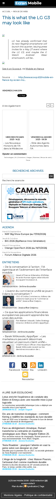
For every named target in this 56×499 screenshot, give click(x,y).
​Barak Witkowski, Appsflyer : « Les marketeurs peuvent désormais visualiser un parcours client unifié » (24, 339)
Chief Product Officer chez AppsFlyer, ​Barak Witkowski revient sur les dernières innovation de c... (34, 347)
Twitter (25, 370)
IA (15, 157)
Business (36, 157)
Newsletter (28, 379)
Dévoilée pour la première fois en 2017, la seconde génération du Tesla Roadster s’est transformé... (28, 452)
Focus (28, 160)
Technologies (8, 157)
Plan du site (17, 486)
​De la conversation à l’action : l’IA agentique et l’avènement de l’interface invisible (27, 269)
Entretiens (21, 157)
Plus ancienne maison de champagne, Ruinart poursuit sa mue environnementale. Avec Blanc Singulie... (26, 437)
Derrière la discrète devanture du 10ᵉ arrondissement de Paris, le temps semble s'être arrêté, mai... (25, 466)
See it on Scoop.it (11, 68)
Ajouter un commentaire (14, 154)
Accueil (6, 11)
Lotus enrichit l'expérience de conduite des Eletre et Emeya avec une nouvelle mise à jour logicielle (27, 400)
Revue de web (20, 11)
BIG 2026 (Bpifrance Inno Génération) (25, 241)
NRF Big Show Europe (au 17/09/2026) (25, 234)
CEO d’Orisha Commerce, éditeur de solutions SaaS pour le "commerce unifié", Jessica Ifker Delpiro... (33, 298)
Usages (29, 157)
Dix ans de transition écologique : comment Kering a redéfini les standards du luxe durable (27, 415)
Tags (42, 486)
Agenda (8, 227)
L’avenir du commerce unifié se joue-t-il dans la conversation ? (27, 292)
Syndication (32, 486)
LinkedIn (42, 370)
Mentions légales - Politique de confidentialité (28, 495)
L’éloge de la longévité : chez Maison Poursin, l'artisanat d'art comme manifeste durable (26, 461)
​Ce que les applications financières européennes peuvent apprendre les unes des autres (25, 315)
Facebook (14, 370)
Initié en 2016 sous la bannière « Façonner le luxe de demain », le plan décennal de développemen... (27, 420)
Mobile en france (35, 68)
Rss (31, 370)
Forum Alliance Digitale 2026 (20, 254)
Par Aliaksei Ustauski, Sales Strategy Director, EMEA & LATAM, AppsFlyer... (33, 321)
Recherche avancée (13, 180)
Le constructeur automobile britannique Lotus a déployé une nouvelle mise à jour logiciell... (27, 406)
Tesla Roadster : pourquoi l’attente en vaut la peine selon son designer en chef (26, 446)
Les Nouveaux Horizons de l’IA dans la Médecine (13, 145)
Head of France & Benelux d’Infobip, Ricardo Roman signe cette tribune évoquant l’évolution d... (32, 277)
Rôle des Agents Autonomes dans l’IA (39, 145)
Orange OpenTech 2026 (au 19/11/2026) (26, 248)
